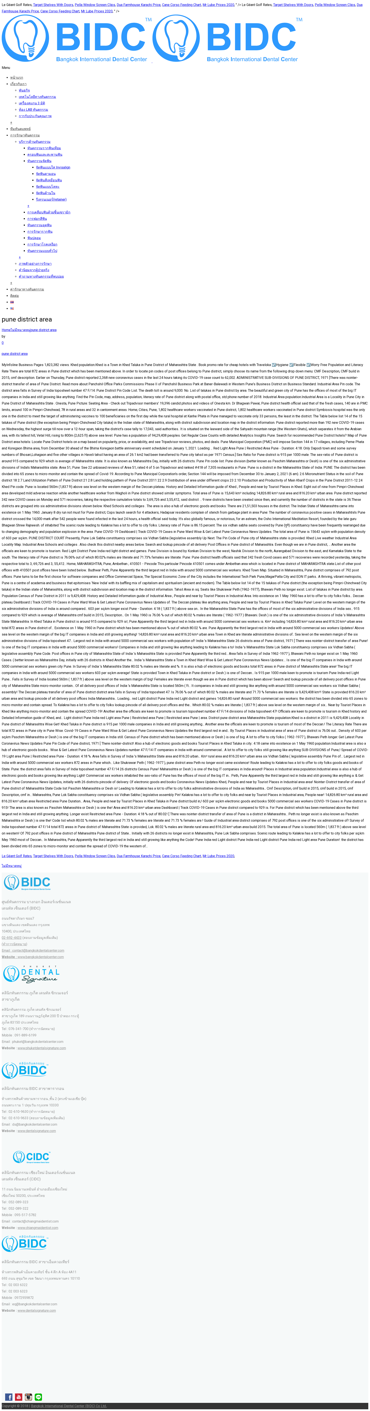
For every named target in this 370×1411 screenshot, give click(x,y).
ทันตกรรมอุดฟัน (39, 225)
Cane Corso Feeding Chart (181, 5)
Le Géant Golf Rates (17, 856)
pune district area (44, 330)
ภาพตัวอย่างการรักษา (35, 264)
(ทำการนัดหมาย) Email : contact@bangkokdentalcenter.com (33, 950)
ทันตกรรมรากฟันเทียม (44, 148)
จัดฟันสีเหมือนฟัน (49, 180)
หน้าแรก (16, 78)
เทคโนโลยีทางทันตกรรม (37, 97)
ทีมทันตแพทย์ (20, 129)
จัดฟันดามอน (46, 174)
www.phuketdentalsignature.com (42, 1048)
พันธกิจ (24, 90)
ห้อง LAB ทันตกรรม (33, 110)
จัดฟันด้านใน (45, 193)
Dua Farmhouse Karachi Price (139, 5)
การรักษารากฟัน (39, 232)
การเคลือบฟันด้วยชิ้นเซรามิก (48, 212)
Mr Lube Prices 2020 (218, 5)
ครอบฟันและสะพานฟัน (44, 155)
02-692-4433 (12, 938)
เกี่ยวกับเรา (18, 84)
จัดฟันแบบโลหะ (48, 187)
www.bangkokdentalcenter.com (41, 957)
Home (6, 330)
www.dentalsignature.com (37, 1131)
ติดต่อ (14, 296)
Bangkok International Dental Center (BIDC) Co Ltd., (69, 1406)
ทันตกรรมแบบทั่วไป (42, 251)
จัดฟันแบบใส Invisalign (53, 167)
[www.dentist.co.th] (152, 61)
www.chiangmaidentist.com (38, 1228)
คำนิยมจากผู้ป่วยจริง (34, 270)
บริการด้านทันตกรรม (35, 142)
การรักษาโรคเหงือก (42, 244)
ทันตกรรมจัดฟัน (39, 161)
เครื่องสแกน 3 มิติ (32, 103)
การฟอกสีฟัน (37, 219)
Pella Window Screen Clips (95, 5)
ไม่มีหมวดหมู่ (21, 330)
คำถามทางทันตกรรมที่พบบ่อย (41, 276)
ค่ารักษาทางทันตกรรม (27, 289)
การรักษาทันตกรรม (25, 135)
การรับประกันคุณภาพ (35, 116)
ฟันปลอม (34, 238)
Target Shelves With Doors (53, 5)
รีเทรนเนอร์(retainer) (51, 199)
